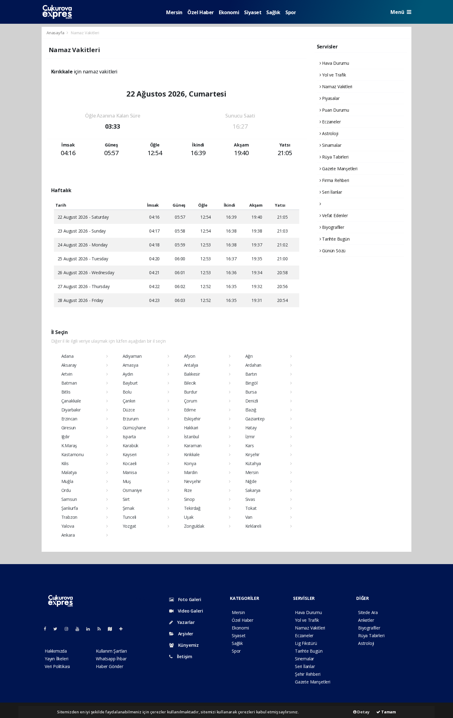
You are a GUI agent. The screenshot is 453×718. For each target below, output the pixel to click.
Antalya (191, 365)
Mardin (191, 472)
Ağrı (249, 356)
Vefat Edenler (334, 215)
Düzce (129, 410)
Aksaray (69, 365)
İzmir (250, 436)
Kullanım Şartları (111, 651)
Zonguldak (194, 526)
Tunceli (130, 517)
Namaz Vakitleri (336, 86)
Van (248, 517)
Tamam (388, 712)
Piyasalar (330, 98)
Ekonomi (229, 12)
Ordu (66, 490)
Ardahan (253, 365)
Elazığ (250, 410)
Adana (67, 356)
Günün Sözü (333, 251)
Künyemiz (188, 645)
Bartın (251, 374)
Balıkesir (192, 374)
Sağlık (273, 12)
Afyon (189, 356)
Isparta (129, 436)
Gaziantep (255, 419)
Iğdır (65, 436)
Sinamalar (331, 145)
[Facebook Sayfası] (47, 629)
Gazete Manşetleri (339, 168)
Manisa (130, 472)
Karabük (131, 445)
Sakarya (253, 490)
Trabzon (69, 517)
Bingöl (251, 383)
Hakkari (191, 428)
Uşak (189, 517)
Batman (69, 383)
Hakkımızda (56, 651)
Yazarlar (185, 622)
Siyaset (252, 12)
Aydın (128, 374)
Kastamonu (72, 454)
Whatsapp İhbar (111, 659)
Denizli (251, 401)
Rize (188, 490)
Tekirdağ (192, 508)
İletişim (184, 656)
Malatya (69, 472)
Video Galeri (190, 611)
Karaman (193, 445)
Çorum (190, 401)
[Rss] (101, 629)
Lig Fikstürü (306, 643)
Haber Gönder (109, 666)
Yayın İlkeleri (56, 659)
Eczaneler (331, 122)
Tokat (251, 508)
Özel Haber (200, 12)
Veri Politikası (57, 666)
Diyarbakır (71, 410)
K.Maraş (69, 445)
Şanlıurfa (69, 508)
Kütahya (253, 463)
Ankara (68, 535)
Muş (127, 481)
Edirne (190, 410)
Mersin (174, 12)
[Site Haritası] (112, 629)
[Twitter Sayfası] (57, 629)
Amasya (130, 365)
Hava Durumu (335, 63)
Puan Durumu (335, 110)
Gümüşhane (134, 428)
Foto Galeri (189, 599)
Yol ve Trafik (333, 75)
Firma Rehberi (335, 180)
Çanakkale (71, 401)
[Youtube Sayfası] (80, 629)
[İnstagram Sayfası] (69, 629)
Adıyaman (132, 356)
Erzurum (131, 419)
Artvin (66, 374)
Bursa (251, 392)
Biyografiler (332, 227)
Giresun (68, 428)
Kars (249, 445)
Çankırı (129, 401)
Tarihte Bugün (335, 239)
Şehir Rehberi (307, 674)
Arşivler (185, 634)
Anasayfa (56, 32)
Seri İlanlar (331, 192)
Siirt (126, 499)
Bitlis (66, 392)
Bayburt (130, 383)
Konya (190, 463)
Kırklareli (253, 526)
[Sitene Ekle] (123, 629)
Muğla (67, 481)
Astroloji (329, 133)
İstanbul (191, 436)
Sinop (189, 499)
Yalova (67, 526)
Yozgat (129, 526)
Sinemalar (304, 659)
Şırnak (128, 508)
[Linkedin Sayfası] (90, 629)
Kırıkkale (192, 454)
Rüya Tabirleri (334, 157)
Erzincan (69, 419)
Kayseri (130, 454)
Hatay (251, 428)
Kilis (65, 463)
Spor (290, 12)
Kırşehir (252, 454)
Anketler (366, 620)
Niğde (251, 481)
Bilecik (190, 383)
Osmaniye (132, 490)
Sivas (250, 499)
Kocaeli (130, 463)
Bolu (127, 392)
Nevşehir (192, 481)
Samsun (69, 499)
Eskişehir (192, 419)
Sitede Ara (368, 612)
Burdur (190, 392)
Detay (363, 712)
